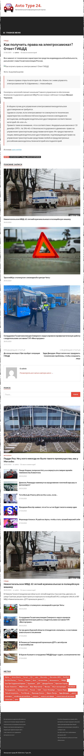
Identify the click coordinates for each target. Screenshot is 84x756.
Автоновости (54, 680)
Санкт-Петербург (49, 690)
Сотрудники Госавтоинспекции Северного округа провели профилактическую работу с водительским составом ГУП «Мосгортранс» (42, 337)
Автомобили (42, 680)
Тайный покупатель (12, 693)
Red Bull (66, 677)
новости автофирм (47, 696)
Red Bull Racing (10, 680)
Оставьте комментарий (29, 52)
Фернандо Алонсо (38, 693)
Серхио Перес (62, 690)
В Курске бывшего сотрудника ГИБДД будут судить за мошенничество (49, 655)
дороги (74, 693)
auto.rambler (17, 150)
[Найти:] (42, 394)
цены (16, 699)
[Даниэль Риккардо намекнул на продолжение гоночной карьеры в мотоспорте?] (10, 490)
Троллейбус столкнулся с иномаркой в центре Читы (27, 277)
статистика (8, 699)
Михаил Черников (33, 157)
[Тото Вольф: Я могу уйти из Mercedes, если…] (10, 502)
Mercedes (43, 677)
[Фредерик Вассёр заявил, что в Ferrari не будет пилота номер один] (10, 515)
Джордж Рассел (47, 683)
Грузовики (31, 683)
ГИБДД (6, 40)
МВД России (23, 687)
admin (17, 52)
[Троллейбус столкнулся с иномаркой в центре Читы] (42, 275)
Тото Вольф (25, 693)
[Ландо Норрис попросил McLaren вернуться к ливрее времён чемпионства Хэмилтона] (10, 478)
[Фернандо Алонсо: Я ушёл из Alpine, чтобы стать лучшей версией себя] (10, 527)
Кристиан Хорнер (61, 683)
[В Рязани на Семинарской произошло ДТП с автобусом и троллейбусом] (10, 650)
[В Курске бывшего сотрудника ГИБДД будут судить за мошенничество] (10, 662)
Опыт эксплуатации (59, 687)
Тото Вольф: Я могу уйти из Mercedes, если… (38, 495)
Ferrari (25, 677)
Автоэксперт (15, 157)
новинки (35, 696)
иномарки (8, 696)
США (39, 690)
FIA (31, 677)
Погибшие (71, 687)
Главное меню (13, 33)
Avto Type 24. (28, 5)
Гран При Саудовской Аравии (15, 683)
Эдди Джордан (64, 693)
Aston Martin (16, 677)
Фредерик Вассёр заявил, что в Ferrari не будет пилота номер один (48, 507)
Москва (47, 687)
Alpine (7, 677)
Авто (34, 680)
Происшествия (22, 690)
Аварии (27, 680)
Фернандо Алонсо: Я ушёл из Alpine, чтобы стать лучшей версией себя (49, 519)
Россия (32, 690)
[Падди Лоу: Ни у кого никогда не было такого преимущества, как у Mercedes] (42, 453)
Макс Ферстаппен (36, 687)
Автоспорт (8, 455)
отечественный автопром (65, 696)
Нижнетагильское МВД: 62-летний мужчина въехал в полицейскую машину (37, 219)
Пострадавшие (10, 690)
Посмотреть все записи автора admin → (36, 373)
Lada (36, 677)
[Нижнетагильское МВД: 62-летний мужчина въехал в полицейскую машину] (42, 217)
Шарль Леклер (52, 693)
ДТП (38, 683)
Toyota (20, 680)
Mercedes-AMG (55, 677)
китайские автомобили (22, 696)
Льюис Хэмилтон (11, 687)
